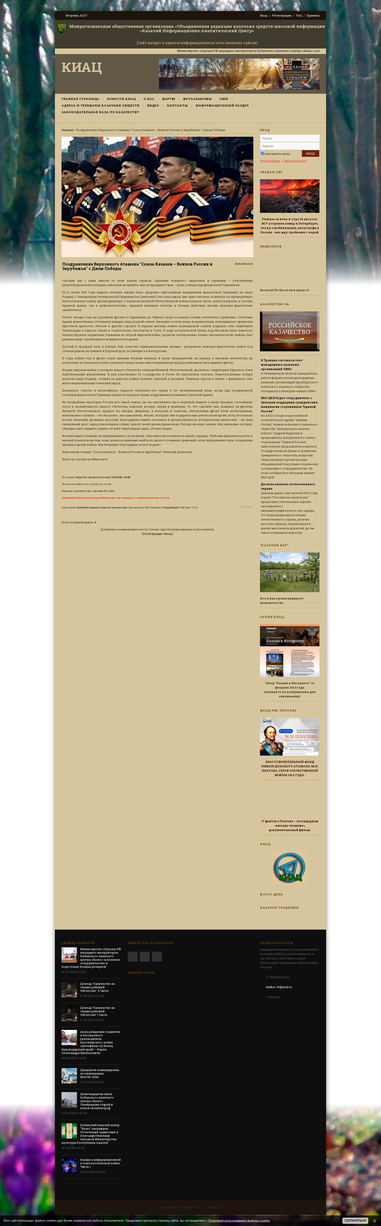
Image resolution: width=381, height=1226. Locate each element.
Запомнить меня (277, 154)
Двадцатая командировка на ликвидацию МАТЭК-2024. (99, 1073)
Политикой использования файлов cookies (239, 1220)
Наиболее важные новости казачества (101, 507)
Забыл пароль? (295, 161)
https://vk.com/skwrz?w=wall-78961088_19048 (103, 477)
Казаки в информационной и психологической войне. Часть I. (100, 1163)
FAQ (299, 15)
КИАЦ (82, 66)
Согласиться (355, 1220)
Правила (312, 15)
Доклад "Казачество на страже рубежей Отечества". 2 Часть (97, 987)
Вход (263, 15)
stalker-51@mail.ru (279, 987)
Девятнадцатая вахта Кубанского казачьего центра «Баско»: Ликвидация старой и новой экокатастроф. (97, 1101)
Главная (67, 130)
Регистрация (281, 15)
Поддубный (170, 507)
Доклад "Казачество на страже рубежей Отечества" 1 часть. (97, 1011)
